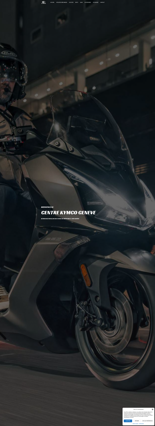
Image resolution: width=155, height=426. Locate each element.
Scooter (71, 2)
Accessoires (88, 2)
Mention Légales (135, 423)
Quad (81, 2)
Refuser (137, 420)
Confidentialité (141, 423)
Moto (76, 2)
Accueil (52, 2)
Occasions (95, 2)
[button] (152, 409)
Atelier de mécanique (61, 2)
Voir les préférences (147, 420)
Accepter (128, 420)
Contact (102, 2)
